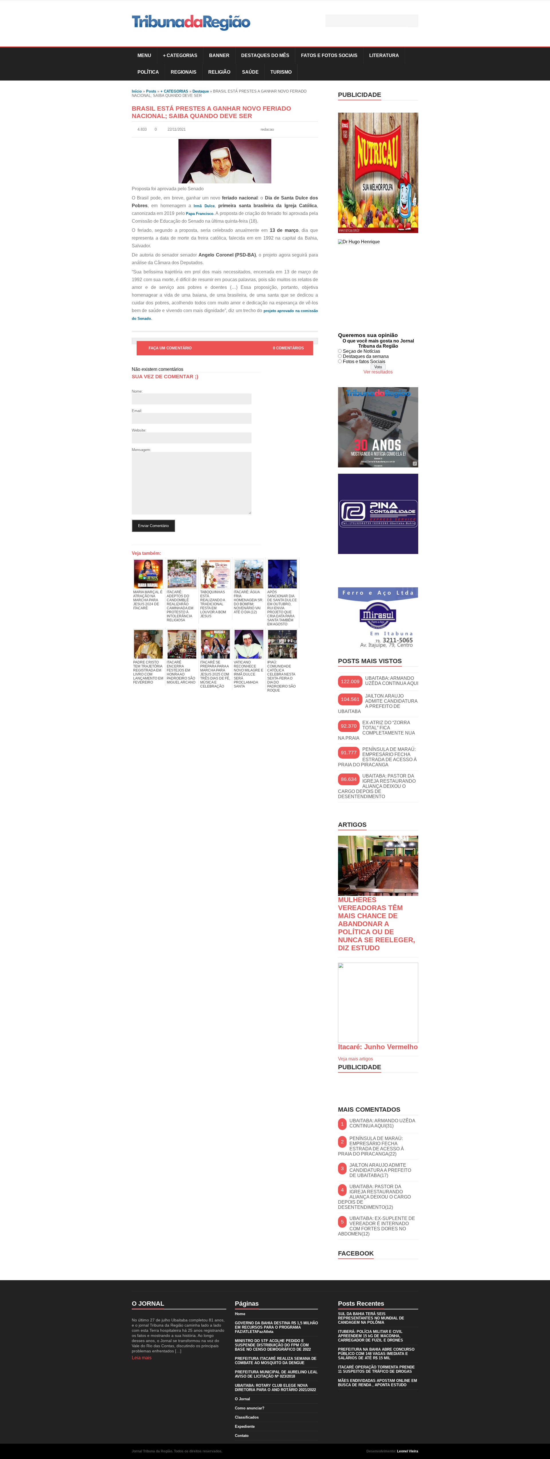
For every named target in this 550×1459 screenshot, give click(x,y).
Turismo (281, 72)
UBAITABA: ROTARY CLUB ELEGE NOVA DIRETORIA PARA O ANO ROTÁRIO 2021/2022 (275, 1387)
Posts (151, 91)
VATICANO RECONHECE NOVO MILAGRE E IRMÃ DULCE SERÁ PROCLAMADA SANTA (248, 674)
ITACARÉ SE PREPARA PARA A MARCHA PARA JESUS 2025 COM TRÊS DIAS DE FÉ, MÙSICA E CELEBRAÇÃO (215, 674)
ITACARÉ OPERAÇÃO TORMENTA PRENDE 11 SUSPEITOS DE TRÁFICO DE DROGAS (376, 1369)
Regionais (184, 72)
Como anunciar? (249, 1408)
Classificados (247, 1417)
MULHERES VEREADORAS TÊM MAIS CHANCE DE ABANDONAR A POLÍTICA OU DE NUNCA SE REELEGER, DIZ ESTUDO (376, 924)
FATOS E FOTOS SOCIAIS (329, 55)
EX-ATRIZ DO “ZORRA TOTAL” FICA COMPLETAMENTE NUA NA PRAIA (376, 730)
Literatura (384, 55)
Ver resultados (378, 371)
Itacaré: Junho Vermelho (378, 1047)
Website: (139, 430)
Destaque (200, 91)
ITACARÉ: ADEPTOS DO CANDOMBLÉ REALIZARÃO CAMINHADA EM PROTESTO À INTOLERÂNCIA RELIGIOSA (180, 606)
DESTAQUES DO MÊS (265, 55)
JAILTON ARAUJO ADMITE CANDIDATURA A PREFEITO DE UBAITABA (377, 704)
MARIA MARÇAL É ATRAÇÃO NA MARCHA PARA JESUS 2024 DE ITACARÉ (147, 600)
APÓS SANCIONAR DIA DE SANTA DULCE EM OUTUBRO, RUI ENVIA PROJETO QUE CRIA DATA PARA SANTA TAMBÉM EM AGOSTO (282, 608)
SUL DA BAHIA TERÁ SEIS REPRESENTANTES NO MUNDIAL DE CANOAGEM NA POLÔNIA (371, 1318)
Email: (137, 411)
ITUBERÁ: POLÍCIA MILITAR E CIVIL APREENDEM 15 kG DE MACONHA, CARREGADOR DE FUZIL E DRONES (370, 1335)
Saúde (250, 72)
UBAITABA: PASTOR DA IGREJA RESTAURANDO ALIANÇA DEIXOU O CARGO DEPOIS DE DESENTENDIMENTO (377, 786)
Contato (242, 1435)
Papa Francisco (199, 213)
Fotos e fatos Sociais (364, 361)
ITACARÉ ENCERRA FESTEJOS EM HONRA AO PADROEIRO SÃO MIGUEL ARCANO (181, 672)
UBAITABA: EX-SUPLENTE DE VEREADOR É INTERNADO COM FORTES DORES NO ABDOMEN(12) (376, 1226)
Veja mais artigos (355, 1058)
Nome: (137, 391)
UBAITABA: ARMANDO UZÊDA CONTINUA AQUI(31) (382, 1123)
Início (137, 91)
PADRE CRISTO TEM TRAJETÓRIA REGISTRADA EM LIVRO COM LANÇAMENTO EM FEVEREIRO (148, 672)
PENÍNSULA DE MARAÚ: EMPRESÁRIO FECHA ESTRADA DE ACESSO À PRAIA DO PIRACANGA (377, 757)
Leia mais (142, 1357)
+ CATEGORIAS (180, 55)
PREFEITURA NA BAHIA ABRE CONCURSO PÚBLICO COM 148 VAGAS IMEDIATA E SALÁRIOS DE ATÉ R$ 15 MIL (376, 1353)
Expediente (245, 1426)
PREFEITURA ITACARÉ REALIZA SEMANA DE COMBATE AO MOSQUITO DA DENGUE (276, 1360)
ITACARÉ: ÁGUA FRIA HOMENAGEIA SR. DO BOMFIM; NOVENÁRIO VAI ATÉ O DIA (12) (248, 602)
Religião (219, 72)
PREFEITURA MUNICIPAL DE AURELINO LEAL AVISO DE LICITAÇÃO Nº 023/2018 (276, 1374)
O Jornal (242, 1399)
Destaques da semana (366, 356)
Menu (144, 55)
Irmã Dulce (204, 206)
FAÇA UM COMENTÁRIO (170, 348)
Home (240, 1314)
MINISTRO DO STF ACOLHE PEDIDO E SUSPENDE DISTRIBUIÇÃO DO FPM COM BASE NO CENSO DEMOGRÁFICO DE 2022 (273, 1345)
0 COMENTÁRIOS (288, 348)
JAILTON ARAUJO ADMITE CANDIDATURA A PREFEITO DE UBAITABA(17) (380, 1170)
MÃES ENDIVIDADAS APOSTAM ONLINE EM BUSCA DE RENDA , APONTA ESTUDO (377, 1382)
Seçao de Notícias (361, 351)
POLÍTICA (148, 72)
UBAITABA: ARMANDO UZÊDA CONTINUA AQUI (391, 681)
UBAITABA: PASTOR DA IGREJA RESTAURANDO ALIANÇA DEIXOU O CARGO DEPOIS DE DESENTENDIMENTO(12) (374, 1197)
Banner (219, 55)
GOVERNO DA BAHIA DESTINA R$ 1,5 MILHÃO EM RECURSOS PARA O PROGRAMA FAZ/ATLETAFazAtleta (276, 1327)
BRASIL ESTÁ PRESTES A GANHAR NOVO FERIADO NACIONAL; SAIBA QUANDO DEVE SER (211, 112)
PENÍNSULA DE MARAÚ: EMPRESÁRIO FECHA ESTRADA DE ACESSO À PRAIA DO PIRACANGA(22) (371, 1146)
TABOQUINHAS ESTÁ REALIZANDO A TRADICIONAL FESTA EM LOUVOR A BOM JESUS (213, 604)
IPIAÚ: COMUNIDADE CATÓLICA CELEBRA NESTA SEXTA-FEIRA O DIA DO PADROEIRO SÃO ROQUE (281, 676)
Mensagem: (141, 450)
